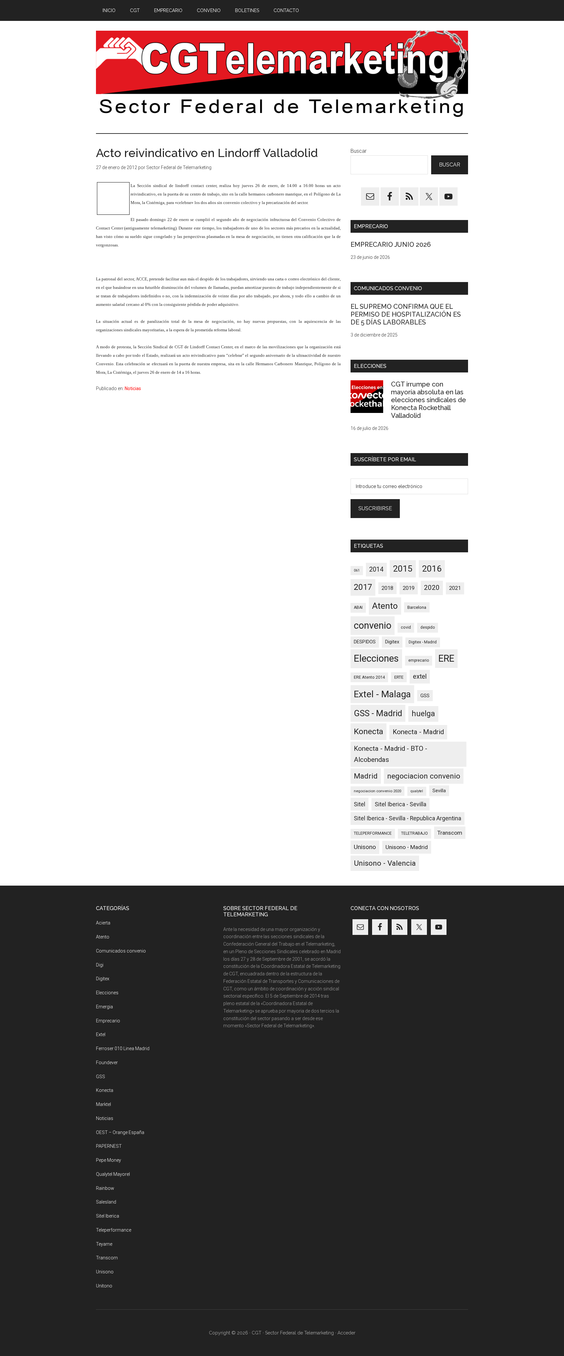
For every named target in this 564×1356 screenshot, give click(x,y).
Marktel (103, 1104)
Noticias (133, 388)
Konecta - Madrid (418, 732)
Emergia (104, 1006)
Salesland (106, 1202)
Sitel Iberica (107, 1216)
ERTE (398, 677)
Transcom (449, 832)
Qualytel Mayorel (113, 1174)
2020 (432, 587)
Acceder (346, 1332)
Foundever (107, 1062)
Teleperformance (113, 1230)
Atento (385, 606)
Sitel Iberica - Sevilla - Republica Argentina (407, 818)
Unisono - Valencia (385, 863)
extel (420, 676)
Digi (99, 965)
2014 (376, 569)
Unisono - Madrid (406, 847)
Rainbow (105, 1188)
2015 (403, 568)
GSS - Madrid (378, 713)
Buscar (359, 151)
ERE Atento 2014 (369, 677)
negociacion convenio (423, 776)
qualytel (417, 791)
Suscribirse (375, 508)
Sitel (359, 804)
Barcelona (416, 607)
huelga (423, 713)
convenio (372, 625)
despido (427, 627)
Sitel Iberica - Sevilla (400, 804)
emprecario (418, 660)
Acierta (103, 922)
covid (406, 627)
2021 (455, 588)
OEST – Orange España (120, 1132)
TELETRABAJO (414, 833)
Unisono (365, 847)
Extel (100, 1034)
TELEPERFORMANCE (373, 833)
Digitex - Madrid (423, 642)
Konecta (368, 731)
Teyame (104, 1244)
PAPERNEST (109, 1146)
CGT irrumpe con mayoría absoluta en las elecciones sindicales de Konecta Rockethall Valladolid (428, 399)
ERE (446, 658)
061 (357, 570)
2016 (432, 568)
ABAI (358, 607)
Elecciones (376, 658)
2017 (363, 587)
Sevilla (439, 790)
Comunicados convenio (121, 951)
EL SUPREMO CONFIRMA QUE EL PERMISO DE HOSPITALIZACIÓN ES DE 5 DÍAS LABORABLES (406, 314)
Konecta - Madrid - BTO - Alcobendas (390, 754)
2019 (409, 588)
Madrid (366, 776)
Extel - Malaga (382, 694)
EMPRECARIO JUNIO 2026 (391, 244)
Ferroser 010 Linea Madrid (122, 1048)
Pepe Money (108, 1160)
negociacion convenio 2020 (377, 791)
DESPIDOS (365, 642)
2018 (387, 588)
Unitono (104, 1285)
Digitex (392, 642)
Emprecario (108, 1020)
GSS (425, 696)
